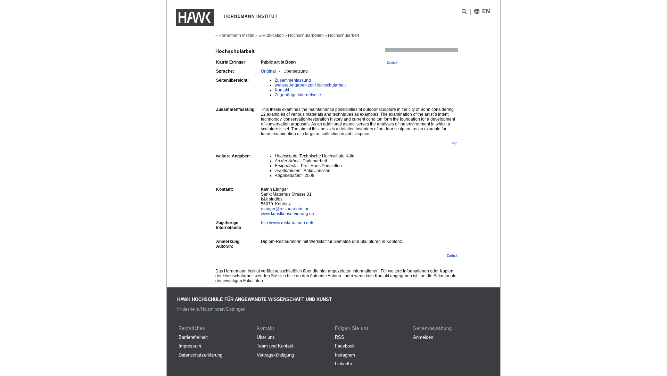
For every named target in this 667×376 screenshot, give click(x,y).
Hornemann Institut (236, 35)
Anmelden (423, 337)
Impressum (190, 346)
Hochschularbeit (343, 35)
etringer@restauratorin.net (286, 208)
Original (268, 71)
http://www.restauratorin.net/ (287, 222)
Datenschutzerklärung (200, 355)
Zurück (392, 62)
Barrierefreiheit (193, 337)
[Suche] (464, 12)
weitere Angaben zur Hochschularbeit (310, 85)
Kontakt (282, 90)
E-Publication (271, 35)
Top (455, 143)
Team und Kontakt (275, 346)
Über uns (266, 337)
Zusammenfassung (293, 80)
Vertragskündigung (275, 355)
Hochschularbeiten (306, 35)
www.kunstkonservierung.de (287, 213)
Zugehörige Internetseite (298, 94)
